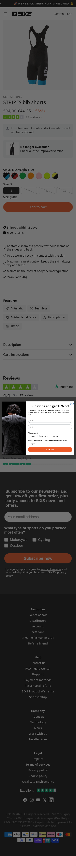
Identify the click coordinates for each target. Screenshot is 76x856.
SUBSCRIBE (50, 449)
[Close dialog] (71, 403)
